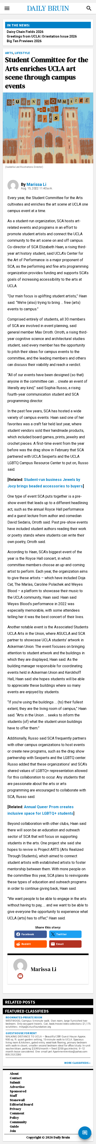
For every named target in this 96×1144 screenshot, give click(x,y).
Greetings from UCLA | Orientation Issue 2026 (42, 36)
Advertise (17, 1087)
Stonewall (17, 1100)
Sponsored (18, 1091)
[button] (89, 8)
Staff (13, 1095)
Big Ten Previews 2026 (24, 41)
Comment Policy (17, 1115)
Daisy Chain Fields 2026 (25, 32)
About (14, 1073)
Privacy (15, 1109)
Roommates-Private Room (24, 1017)
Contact (16, 1078)
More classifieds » (77, 1063)
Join (13, 1131)
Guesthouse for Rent (21, 1033)
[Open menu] (7, 8)
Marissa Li (36, 184)
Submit (15, 1082)
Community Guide (18, 1124)
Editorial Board (21, 1104)
